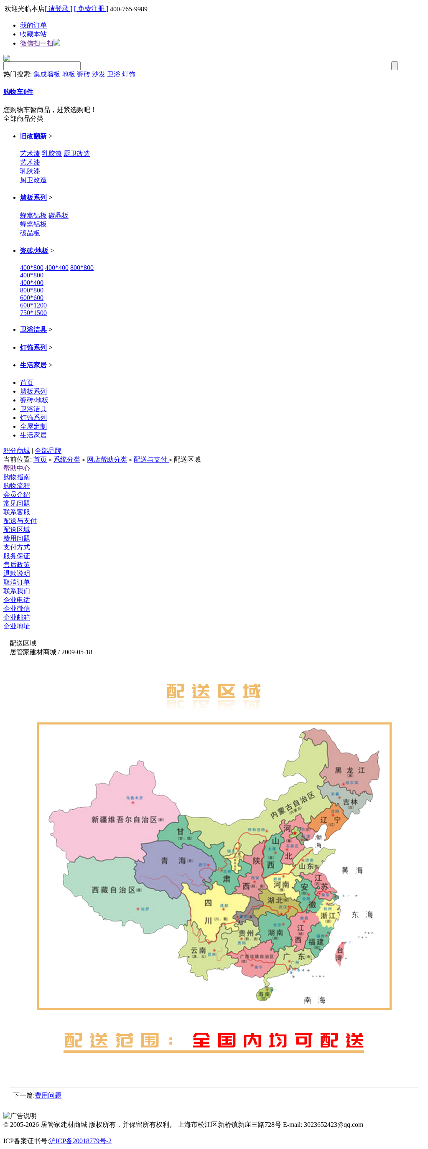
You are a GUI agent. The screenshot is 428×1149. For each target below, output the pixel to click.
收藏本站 (33, 34)
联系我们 (16, 591)
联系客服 (16, 512)
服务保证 (16, 555)
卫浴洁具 (33, 329)
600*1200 (33, 305)
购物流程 (16, 485)
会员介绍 (16, 494)
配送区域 (16, 529)
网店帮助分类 (107, 459)
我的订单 (33, 25)
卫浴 (113, 74)
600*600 (31, 297)
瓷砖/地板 (34, 250)
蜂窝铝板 (33, 215)
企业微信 (16, 608)
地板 (68, 74)
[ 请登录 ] (58, 8)
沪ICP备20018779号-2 (80, 1140)
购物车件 (18, 91)
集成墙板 (46, 74)
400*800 (31, 267)
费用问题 (16, 538)
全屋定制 (33, 426)
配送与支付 (151, 459)
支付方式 (16, 547)
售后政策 (16, 564)
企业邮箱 (16, 617)
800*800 (82, 267)
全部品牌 (48, 450)
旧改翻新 (33, 136)
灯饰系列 (33, 347)
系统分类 (67, 459)
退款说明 (16, 573)
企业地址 (16, 626)
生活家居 (33, 365)
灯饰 (128, 74)
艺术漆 (30, 153)
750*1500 (33, 312)
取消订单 (16, 582)
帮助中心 (16, 468)
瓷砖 (83, 74)
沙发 (98, 74)
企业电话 (16, 599)
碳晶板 (58, 215)
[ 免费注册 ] (91, 8)
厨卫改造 (77, 153)
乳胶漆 (52, 153)
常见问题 (16, 503)
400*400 (57, 267)
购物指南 (16, 476)
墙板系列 (33, 197)
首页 (26, 382)
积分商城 (16, 450)
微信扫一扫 (37, 43)
